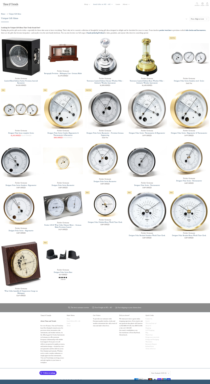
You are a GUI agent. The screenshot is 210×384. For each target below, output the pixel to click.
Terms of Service (150, 349)
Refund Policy (149, 346)
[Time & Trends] (10, 4)
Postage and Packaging (152, 340)
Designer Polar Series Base (63, 272)
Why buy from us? (151, 323)
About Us (148, 326)
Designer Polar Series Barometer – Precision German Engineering (105, 134)
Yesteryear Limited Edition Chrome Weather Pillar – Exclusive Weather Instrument (105, 82)
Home (3, 14)
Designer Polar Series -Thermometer (147, 185)
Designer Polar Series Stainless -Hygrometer (21, 185)
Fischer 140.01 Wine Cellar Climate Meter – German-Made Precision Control (63, 226)
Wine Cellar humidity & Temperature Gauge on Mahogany (21, 292)
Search (147, 321)
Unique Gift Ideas (15, 14)
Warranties (148, 342)
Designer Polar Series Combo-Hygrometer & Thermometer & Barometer (63, 134)
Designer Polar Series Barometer (63, 185)
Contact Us (148, 319)
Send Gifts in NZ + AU (102, 4)
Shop (86, 4)
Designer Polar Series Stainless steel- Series (189, 81)
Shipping (148, 328)
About (125, 4)
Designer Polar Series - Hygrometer (21, 231)
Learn (118, 4)
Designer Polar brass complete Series (21, 133)
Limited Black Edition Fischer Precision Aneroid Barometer (21, 82)
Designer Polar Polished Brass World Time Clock (105, 222)
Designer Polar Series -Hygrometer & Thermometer (189, 133)
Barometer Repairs (151, 344)
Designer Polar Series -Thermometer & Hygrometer (147, 133)
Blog (146, 333)
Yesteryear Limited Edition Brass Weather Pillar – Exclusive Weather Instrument (147, 82)
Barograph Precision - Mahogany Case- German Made (63, 73)
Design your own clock (152, 337)
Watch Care (149, 335)
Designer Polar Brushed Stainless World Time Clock (147, 235)
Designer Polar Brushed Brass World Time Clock (189, 235)
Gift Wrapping (149, 330)
